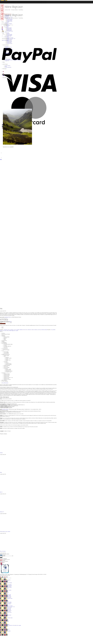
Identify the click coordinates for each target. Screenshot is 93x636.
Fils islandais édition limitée (9, 49)
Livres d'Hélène (6, 352)
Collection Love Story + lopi (11, 38)
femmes (1, 330)
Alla (51, 329)
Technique (6, 17)
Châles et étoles (6, 355)
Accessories (6, 368)
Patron (8, 330)
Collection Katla (6, 376)
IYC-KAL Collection (5, 381)
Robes (8, 26)
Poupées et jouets (9, 21)
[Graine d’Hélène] (4, 157)
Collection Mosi (9, 42)
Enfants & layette (9, 34)
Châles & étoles (9, 28)
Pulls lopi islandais (9, 18)
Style (4, 356)
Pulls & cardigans (9, 23)
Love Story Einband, (5, 409)
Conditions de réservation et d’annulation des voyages (13, 59)
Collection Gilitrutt (9, 39)
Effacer (10, 321)
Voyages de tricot (5, 348)
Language (1, 321)
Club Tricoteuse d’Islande (8, 582)
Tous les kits (6, 16)
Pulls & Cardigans (10, 329)
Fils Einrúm (5, 347)
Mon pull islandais (3, 551)
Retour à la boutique (5, 40)
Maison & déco (8, 603)
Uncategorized (4, 342)
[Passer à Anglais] (3, 71)
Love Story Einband (8, 317)
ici (7, 318)
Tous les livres (7, 52)
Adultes (8, 32)
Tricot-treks (5, 57)
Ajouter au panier (2, 323)
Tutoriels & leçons (7, 65)
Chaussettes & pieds (10, 31)
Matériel (4, 55)
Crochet (7, 362)
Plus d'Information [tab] (5, 382)
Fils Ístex (6, 48)
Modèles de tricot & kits (7, 13)
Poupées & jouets (9, 35)
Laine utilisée (7, 36)
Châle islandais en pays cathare (5, 531)
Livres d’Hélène (7, 54)
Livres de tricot (7, 53)
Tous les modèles (16, 329)
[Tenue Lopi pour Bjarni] (4, 152)
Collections (29, 329)
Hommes (8, 33)
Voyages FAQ (7, 60)
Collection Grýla (9, 40)
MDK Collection (4, 380)
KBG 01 (1, 492)
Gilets (7, 24)
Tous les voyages (6, 349)
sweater (17, 330)
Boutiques (4, 68)
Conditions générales (8, 67)
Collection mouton (9, 43)
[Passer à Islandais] (2, 29)
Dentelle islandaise (9, 19)
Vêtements (6, 22)
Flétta (1, 472)
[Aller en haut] (0, 576)
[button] (3, 21)
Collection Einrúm (9, 41)
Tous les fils (6, 46)
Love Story (4, 330)
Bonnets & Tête (9, 27)
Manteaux (8, 25)
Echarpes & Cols (9, 29)
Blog (3, 62)
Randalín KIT (2, 511)
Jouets (7, 360)
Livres (4, 51)
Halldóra (1, 452)
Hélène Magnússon (12, 330)
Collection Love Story (10, 37)
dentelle (54, 329)
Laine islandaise (6, 44)
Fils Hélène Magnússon (8, 47)
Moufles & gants (9, 30)
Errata (6, 66)
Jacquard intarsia (9, 20)
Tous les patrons (7, 15)
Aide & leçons (5, 64)
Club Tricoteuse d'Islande (6, 334)
